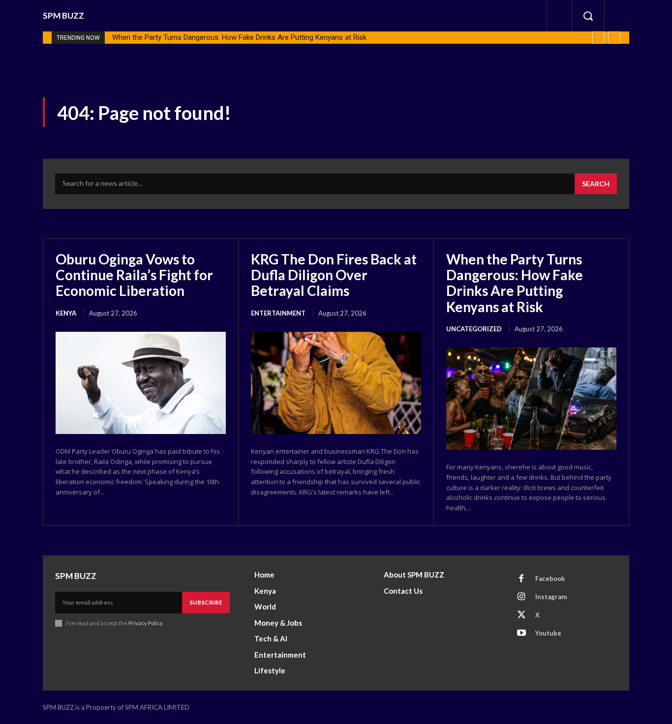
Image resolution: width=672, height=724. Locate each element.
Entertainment (278, 313)
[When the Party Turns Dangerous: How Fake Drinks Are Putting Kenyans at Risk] (531, 399)
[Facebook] (521, 579)
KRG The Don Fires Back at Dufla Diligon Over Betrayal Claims (334, 275)
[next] (614, 37)
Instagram (551, 597)
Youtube (548, 633)
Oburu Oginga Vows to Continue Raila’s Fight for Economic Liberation (134, 275)
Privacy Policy (145, 623)
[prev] (598, 37)
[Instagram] (521, 597)
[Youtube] (521, 633)
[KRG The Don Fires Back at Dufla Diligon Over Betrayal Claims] (336, 383)
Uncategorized (474, 329)
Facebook (550, 578)
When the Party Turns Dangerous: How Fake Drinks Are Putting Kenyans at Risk (239, 37)
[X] (521, 615)
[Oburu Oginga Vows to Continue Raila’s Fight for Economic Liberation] (141, 383)
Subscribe (205, 602)
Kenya (66, 313)
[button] (588, 15)
